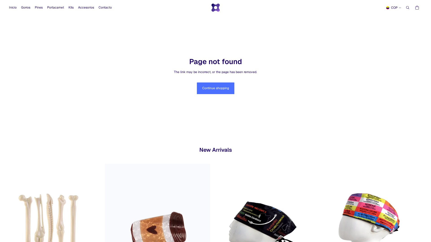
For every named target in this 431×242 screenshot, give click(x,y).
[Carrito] (417, 8)
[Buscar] (408, 8)
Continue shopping (215, 88)
